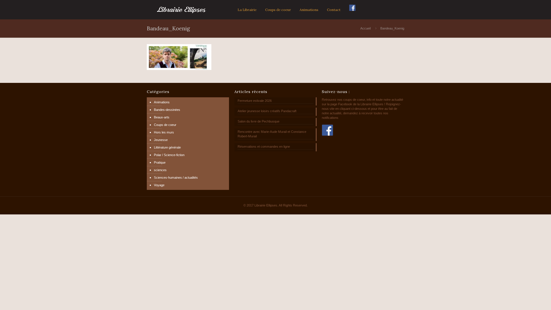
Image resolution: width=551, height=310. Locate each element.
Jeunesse (161, 140)
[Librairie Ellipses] (181, 9)
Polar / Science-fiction (169, 155)
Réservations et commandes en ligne (264, 146)
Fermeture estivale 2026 (255, 100)
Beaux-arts (161, 117)
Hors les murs (164, 132)
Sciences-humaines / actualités (176, 177)
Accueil (365, 28)
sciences (160, 170)
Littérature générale (167, 147)
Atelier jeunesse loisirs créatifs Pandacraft (267, 111)
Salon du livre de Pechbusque (258, 121)
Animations (162, 102)
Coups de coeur (165, 125)
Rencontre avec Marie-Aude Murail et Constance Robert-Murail (272, 134)
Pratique (160, 162)
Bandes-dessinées (167, 110)
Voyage (159, 185)
